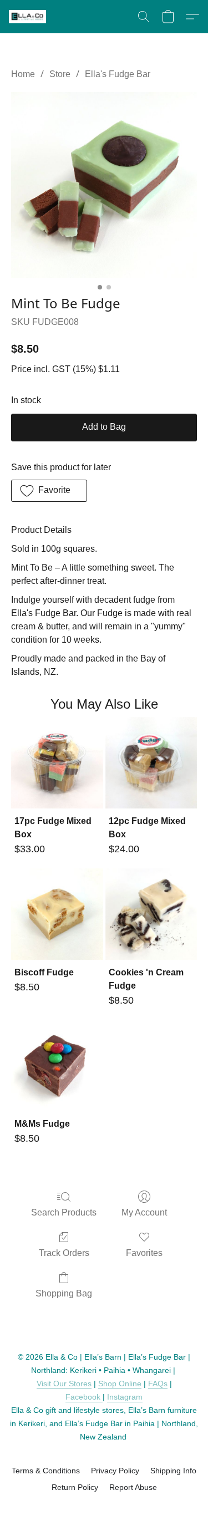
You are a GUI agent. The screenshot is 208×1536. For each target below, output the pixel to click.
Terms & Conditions (46, 1470)
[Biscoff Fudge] (57, 914)
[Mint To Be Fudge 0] (104, 185)
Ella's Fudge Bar (117, 74)
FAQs (158, 1383)
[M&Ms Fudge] (57, 1065)
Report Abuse (133, 1487)
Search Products (64, 1212)
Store (59, 74)
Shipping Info (173, 1470)
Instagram (125, 1396)
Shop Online (119, 1383)
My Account (144, 1212)
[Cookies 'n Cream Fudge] (151, 914)
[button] (28, 16)
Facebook (84, 1396)
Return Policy (75, 1487)
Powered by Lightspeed (104, 1506)
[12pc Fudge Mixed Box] (151, 762)
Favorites (144, 1253)
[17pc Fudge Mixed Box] (57, 762)
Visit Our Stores (64, 1383)
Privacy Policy (115, 1470)
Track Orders (64, 1253)
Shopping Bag (63, 1293)
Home (23, 74)
